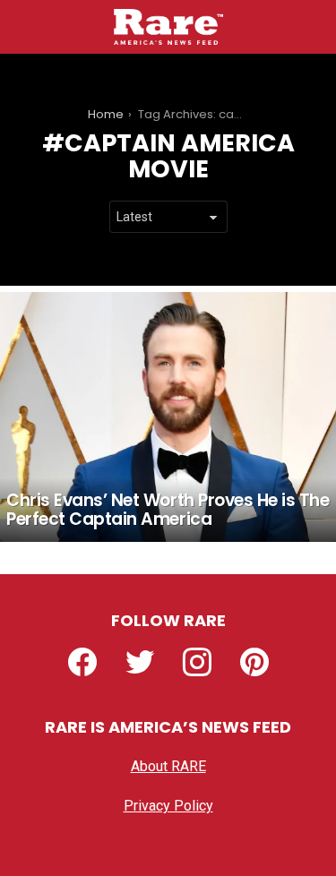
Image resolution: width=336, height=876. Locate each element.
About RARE (168, 766)
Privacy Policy (168, 805)
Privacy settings (168, 845)
